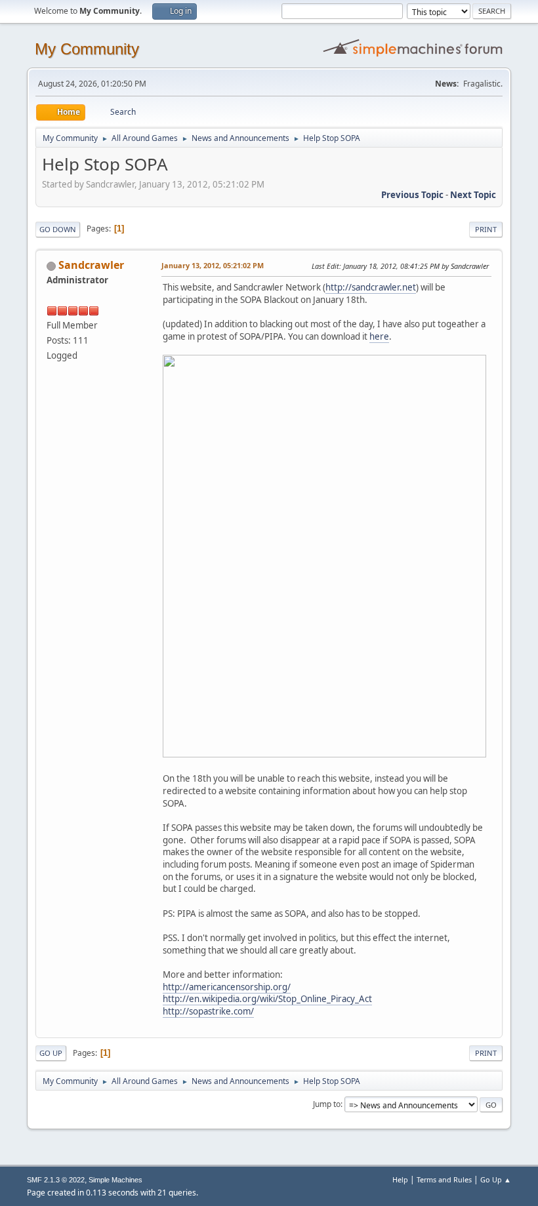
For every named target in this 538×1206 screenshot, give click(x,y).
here (379, 336)
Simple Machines (115, 1180)
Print (486, 229)
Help (400, 1179)
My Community (87, 49)
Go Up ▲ (495, 1179)
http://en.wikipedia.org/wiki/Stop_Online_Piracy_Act (267, 999)
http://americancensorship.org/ (227, 987)
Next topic (473, 195)
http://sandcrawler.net (370, 287)
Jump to (327, 1104)
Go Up (50, 1053)
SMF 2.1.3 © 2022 (56, 1180)
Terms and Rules (444, 1179)
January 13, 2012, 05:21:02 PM (212, 265)
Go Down (57, 229)
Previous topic (412, 195)
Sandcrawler (91, 265)
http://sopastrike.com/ (208, 1011)
